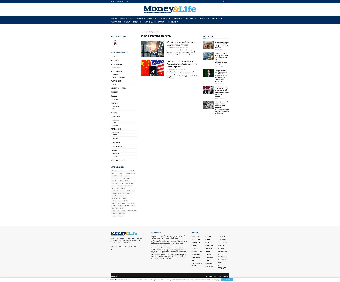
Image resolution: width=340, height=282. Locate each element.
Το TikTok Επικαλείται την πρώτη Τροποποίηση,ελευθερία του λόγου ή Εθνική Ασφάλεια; (182, 64)
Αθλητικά (148, 22)
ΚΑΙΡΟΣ (120, 185)
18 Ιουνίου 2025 (181, 47)
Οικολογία (115, 135)
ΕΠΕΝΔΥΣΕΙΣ (115, 178)
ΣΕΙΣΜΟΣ (123, 203)
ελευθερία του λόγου (154, 32)
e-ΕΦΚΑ (127, 170)
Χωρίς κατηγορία (117, 160)
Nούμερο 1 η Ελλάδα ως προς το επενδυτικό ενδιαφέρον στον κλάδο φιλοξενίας (168, 237)
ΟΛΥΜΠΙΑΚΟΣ (127, 193)
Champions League (117, 170)
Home (142, 32)
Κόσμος (132, 18)
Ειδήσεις (114, 18)
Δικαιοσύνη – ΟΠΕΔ (118, 88)
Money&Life (114, 276)
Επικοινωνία (173, 22)
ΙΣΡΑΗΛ (114, 185)
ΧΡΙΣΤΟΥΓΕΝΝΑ (132, 210)
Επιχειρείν (115, 125)
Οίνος (114, 84)
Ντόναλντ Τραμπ (116, 193)
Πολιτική (141, 18)
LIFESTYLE (163, 18)
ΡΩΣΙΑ (125, 200)
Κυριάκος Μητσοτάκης (118, 190)
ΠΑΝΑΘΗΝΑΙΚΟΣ (116, 198)
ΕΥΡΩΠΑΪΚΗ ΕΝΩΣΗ (126, 178)
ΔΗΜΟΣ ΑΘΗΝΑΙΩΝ (130, 173)
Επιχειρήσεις (115, 183)
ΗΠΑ (122, 183)
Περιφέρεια (115, 74)
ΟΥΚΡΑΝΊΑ (114, 195)
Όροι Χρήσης (217, 276)
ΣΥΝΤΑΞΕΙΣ (131, 203)
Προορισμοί (116, 154)
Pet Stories (116, 132)
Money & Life (171, 47)
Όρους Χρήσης (213, 280)
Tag (146, 32)
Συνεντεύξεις (203, 18)
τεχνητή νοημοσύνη (117, 215)
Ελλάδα (122, 18)
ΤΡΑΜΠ (127, 205)
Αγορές (114, 122)
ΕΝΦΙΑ (126, 175)
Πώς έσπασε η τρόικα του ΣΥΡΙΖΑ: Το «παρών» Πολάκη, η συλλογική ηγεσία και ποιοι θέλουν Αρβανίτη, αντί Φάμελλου (168, 257)
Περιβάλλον (159, 22)
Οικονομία (151, 18)
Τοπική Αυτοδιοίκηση (119, 77)
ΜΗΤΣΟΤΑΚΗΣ (130, 190)
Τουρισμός (116, 156)
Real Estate (116, 120)
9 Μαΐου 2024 (180, 69)
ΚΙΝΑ (113, 188)
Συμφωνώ (227, 280)
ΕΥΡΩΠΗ (114, 180)
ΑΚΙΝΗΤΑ (114, 173)
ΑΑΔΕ (132, 170)
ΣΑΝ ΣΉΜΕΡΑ (115, 203)
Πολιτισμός (217, 18)
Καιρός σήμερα (121, 188)
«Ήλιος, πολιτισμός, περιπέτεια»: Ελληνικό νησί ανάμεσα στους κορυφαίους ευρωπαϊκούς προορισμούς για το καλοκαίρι (221, 58)
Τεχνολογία (116, 106)
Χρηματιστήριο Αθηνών (118, 213)
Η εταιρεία (209, 276)
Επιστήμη (137, 22)
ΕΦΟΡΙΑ (121, 180)
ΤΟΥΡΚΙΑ (120, 205)
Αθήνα (120, 173)
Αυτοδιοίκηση (174, 18)
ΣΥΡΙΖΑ (113, 205)
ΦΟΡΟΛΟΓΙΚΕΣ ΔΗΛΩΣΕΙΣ (118, 210)
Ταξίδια (127, 22)
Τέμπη (133, 205)
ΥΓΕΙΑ (121, 208)
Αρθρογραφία (189, 18)
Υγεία (114, 109)
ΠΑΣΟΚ (125, 198)
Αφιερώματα (116, 67)
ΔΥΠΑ (120, 175)
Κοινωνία (115, 99)
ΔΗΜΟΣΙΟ (114, 175)
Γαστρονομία (116, 22)
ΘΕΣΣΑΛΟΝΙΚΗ (130, 183)
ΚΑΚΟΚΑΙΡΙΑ (127, 185)
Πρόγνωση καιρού (117, 200)
